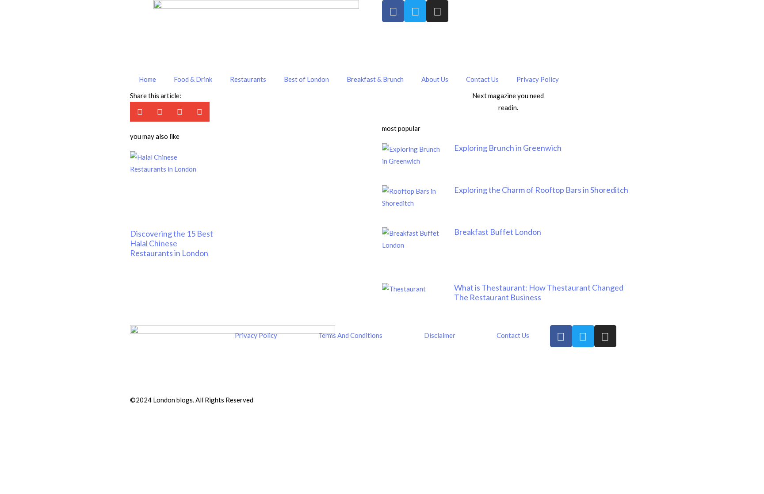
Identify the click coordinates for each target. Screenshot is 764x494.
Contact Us (482, 79)
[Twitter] (415, 11)
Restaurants (248, 79)
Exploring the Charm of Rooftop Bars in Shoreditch (541, 190)
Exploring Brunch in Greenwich (508, 148)
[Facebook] (393, 11)
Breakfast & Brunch (375, 79)
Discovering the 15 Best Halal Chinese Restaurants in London (171, 243)
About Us (434, 79)
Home (147, 79)
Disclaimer (439, 335)
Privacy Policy (537, 79)
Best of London (306, 79)
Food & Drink (193, 79)
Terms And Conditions (350, 335)
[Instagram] (437, 11)
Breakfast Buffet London (497, 232)
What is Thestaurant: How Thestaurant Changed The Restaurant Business (538, 292)
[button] (140, 112)
